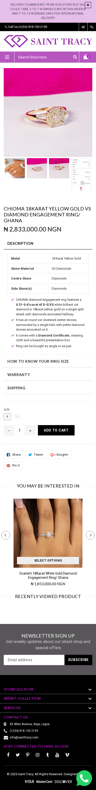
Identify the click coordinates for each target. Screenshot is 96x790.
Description (20, 243)
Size (6, 409)
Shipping (16, 388)
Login (83, 27)
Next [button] (90, 535)
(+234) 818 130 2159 (32, 27)
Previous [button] (5, 535)
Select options (48, 560)
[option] (15, 171)
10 (17, 416)
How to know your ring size (38, 361)
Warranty (18, 374)
